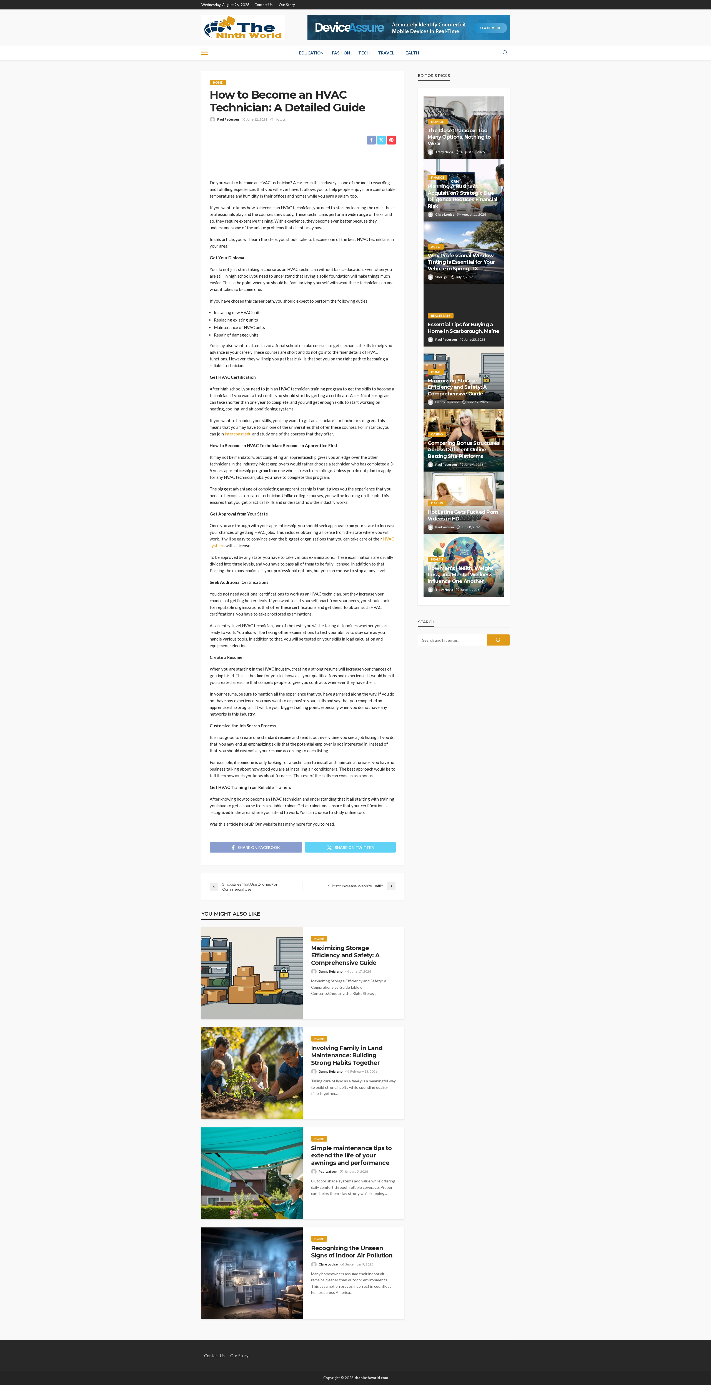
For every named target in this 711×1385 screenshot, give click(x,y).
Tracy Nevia (444, 152)
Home (217, 82)
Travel (386, 52)
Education (311, 52)
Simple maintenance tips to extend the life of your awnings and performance (351, 1155)
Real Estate (440, 315)
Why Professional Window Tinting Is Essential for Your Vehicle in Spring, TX (461, 262)
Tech (364, 52)
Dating (437, 503)
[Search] (505, 53)
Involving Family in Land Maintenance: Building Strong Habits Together (346, 1055)
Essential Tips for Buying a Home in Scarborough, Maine (463, 328)
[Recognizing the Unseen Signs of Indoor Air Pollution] (252, 1273)
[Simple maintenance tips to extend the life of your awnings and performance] (252, 1173)
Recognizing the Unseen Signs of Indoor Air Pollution (352, 1252)
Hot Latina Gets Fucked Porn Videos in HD (463, 515)
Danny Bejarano (331, 971)
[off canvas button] (204, 53)
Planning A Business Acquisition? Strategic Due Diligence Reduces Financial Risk (462, 196)
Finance (437, 177)
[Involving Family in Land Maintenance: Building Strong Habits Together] (252, 1073)
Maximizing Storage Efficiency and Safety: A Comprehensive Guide (345, 955)
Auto (435, 246)
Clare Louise (328, 1264)
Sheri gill (441, 277)
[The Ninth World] (243, 27)
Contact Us (263, 5)
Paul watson (328, 1171)
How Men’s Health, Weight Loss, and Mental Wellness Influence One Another (460, 574)
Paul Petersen (228, 119)
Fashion (341, 52)
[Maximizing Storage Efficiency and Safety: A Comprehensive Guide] (252, 973)
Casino (437, 434)
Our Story (287, 5)
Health (410, 52)
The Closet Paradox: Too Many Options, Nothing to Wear (459, 137)
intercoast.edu (238, 433)
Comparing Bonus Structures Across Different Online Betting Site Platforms (463, 449)
